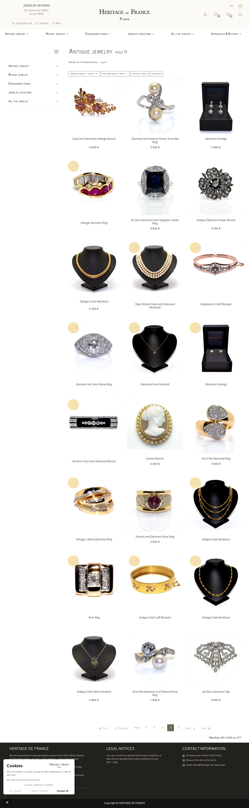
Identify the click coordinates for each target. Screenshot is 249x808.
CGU (115, 762)
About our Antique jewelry (88, 62)
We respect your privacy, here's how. (23, 780)
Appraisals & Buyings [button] (224, 34)
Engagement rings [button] (96, 34)
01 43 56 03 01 (24, 23)
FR (232, 6)
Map (58, 23)
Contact (43, 23)
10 (162, 728)
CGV (108, 762)
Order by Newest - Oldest (82, 74)
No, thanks (15, 790)
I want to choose (39, 790)
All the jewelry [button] (181, 34)
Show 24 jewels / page (113, 74)
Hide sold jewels (139, 74)
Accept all (62, 790)
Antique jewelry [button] (15, 34)
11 (170, 728)
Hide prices (156, 74)
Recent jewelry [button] (55, 34)
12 (179, 728)
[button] (7, 802)
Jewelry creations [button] (139, 34)
